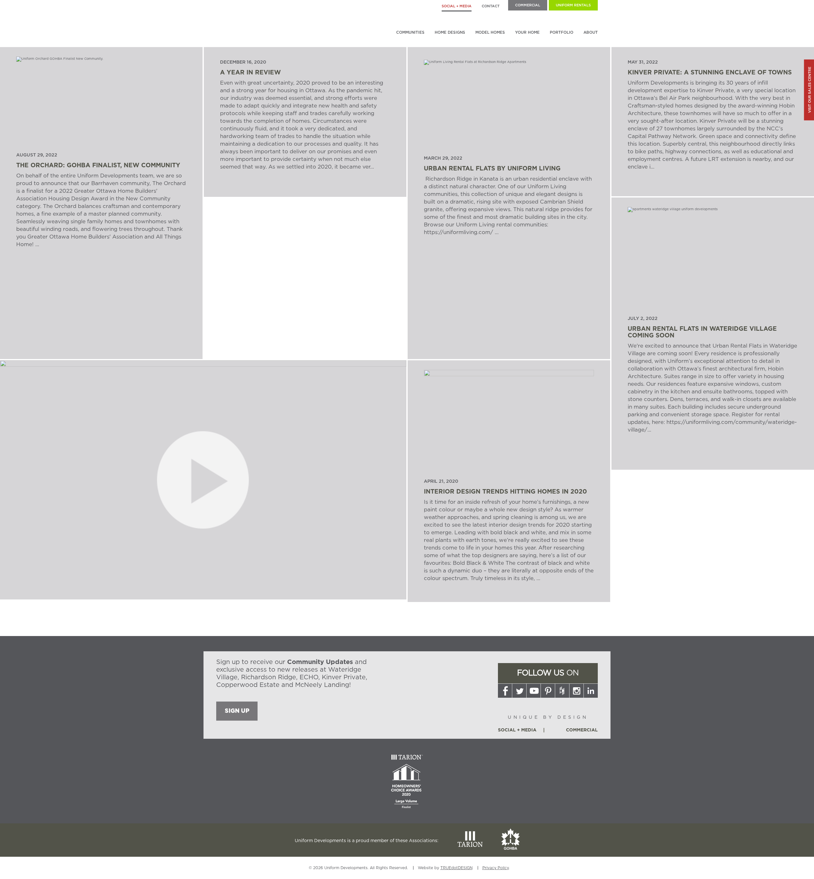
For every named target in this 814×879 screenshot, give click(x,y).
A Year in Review (250, 73)
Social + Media (457, 6)
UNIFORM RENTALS (573, 5)
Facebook (505, 691)
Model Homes (490, 32)
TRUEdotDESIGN (456, 868)
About (590, 32)
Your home (527, 32)
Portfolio (561, 32)
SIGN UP (237, 711)
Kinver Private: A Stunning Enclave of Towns (710, 73)
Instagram (576, 691)
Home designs (450, 32)
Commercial (527, 5)
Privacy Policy (495, 868)
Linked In (591, 691)
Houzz (562, 691)
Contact (491, 6)
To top (591, 872)
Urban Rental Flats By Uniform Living (492, 169)
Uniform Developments (250, 20)
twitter (519, 691)
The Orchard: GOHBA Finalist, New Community (98, 166)
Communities (410, 32)
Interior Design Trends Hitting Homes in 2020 (505, 492)
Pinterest (548, 691)
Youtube (534, 691)
